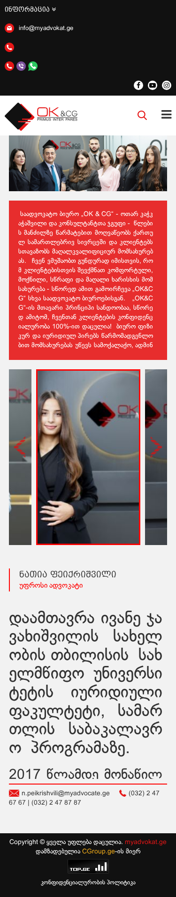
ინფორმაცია (28, 9)
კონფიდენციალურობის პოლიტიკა (88, 883)
